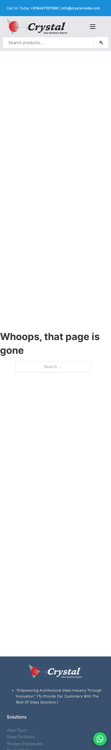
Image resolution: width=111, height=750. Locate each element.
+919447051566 (44, 8)
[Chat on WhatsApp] (100, 739)
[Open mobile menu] (92, 26)
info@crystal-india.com (80, 8)
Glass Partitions (21, 736)
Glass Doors (17, 730)
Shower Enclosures (24, 743)
